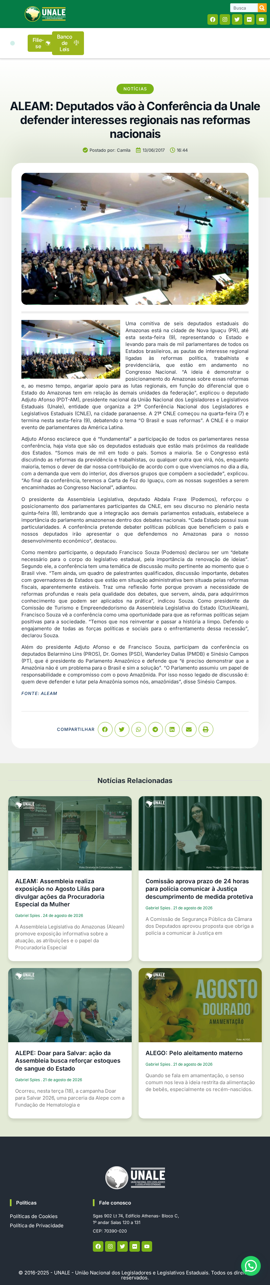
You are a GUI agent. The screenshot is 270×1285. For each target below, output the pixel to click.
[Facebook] (212, 19)
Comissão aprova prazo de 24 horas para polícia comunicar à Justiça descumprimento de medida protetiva (199, 889)
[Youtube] (261, 19)
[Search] (262, 7)
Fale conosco (115, 1203)
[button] (12, 43)
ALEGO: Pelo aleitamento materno (194, 1053)
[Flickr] (249, 19)
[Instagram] (225, 19)
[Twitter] (237, 19)
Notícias (135, 88)
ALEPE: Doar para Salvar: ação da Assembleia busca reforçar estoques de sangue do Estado (68, 1061)
